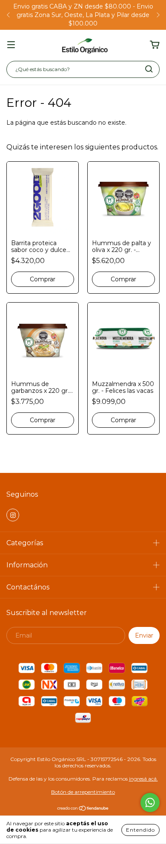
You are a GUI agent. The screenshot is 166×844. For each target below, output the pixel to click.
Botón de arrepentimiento (83, 792)
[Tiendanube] (83, 809)
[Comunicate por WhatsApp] (150, 802)
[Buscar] (149, 69)
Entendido (140, 830)
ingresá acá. (143, 778)
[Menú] (11, 45)
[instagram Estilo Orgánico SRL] (12, 515)
